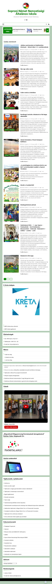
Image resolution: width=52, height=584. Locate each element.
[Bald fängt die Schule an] (42, 30)
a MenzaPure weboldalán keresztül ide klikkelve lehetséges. (27, 370)
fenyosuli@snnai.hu (14, 344)
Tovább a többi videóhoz (11, 427)
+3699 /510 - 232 (14, 341)
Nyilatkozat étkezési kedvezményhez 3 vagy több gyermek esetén (19, 378)
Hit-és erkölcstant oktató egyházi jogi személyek (15, 516)
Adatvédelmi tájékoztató (9, 551)
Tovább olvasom (23, 65)
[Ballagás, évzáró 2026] (26, 406)
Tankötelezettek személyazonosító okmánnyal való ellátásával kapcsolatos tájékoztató (24, 505)
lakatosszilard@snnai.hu (15, 575)
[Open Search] (46, 24)
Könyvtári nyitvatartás (9, 497)
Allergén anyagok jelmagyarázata (11, 375)
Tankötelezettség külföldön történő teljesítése (14, 502)
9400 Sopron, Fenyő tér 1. (12, 338)
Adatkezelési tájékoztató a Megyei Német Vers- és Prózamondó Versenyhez (21, 508)
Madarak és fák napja (26, 256)
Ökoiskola (12, 108)
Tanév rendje (7, 500)
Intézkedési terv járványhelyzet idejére (12, 554)
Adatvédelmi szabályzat (9, 548)
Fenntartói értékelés (8, 540)
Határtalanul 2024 (14, 240)
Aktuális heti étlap (9, 357)
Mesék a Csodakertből (27, 185)
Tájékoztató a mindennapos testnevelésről (14, 491)
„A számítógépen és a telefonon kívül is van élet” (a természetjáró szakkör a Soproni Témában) (33, 167)
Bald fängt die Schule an (15, 29)
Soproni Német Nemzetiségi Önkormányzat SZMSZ (16, 537)
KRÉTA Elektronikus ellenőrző (11, 326)
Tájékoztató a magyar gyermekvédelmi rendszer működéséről (18, 488)
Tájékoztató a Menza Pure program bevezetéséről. (15, 372)
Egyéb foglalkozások (9, 494)
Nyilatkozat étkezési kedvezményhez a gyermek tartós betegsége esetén (20, 381)
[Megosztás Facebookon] (46, 582)
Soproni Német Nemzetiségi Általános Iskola (26, 12)
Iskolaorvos (7, 483)
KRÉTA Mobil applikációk (10, 329)
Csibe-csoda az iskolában (28, 92)
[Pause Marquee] (47, 30)
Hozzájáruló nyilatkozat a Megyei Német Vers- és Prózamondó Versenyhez (21, 511)
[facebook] (25, 20)
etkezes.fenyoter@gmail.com (29, 365)
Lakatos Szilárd (25, 171)
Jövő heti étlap (8, 360)
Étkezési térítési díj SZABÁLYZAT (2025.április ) (15, 532)
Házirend (6, 529)
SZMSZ (6, 534)
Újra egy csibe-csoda (26, 69)
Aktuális (6, 60)
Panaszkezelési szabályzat (10, 545)
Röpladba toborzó (33, 29)
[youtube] (27, 20)
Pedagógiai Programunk (9, 526)
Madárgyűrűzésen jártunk (28, 205)
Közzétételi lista (8, 543)
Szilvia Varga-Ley (25, 49)
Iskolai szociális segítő (9, 486)
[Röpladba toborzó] (25, 32)
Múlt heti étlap (8, 354)
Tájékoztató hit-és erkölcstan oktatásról (13, 514)
